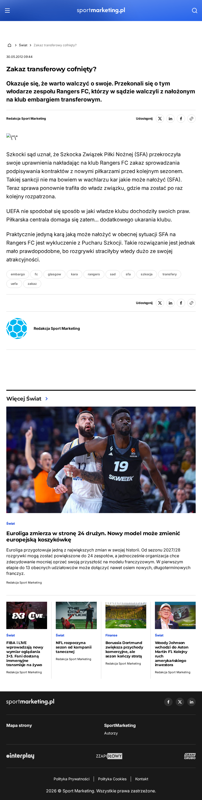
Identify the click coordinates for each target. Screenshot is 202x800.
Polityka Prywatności (71, 779)
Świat (23, 45)
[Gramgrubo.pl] (190, 756)
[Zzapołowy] (109, 756)
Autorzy (111, 733)
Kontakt (141, 779)
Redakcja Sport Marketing (26, 118)
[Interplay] (20, 756)
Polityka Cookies (112, 779)
